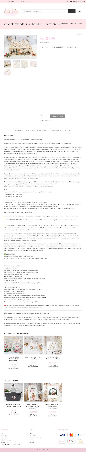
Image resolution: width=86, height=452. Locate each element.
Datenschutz (4, 438)
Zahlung (31, 442)
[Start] (54, 23)
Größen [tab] (28, 130)
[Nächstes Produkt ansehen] (80, 34)
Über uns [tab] (68, 130)
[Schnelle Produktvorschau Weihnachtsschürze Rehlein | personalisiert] (41, 338)
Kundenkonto (81, 1)
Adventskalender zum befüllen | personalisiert (70, 23)
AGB (2, 433)
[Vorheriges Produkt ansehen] (77, 34)
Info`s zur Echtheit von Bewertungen (10, 444)
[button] (79, 11)
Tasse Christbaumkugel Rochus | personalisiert (53, 358)
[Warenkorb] (80, 7)
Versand (31, 440)
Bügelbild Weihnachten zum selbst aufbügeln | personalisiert (53, 406)
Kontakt (11, 1)
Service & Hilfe (33, 435)
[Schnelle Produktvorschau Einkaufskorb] (22, 386)
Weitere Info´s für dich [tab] (39, 130)
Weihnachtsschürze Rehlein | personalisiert (33, 358)
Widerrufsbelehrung (39, 325)
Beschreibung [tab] (19, 130)
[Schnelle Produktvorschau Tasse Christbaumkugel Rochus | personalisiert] (61, 338)
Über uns (31, 433)
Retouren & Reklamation (35, 438)
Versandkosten (46, 42)
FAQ (24, 1)
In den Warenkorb (57, 116)
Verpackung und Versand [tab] (55, 130)
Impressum (4, 435)
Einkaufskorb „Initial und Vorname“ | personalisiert (13, 405)
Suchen (71, 11)
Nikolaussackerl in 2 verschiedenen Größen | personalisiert (13, 358)
